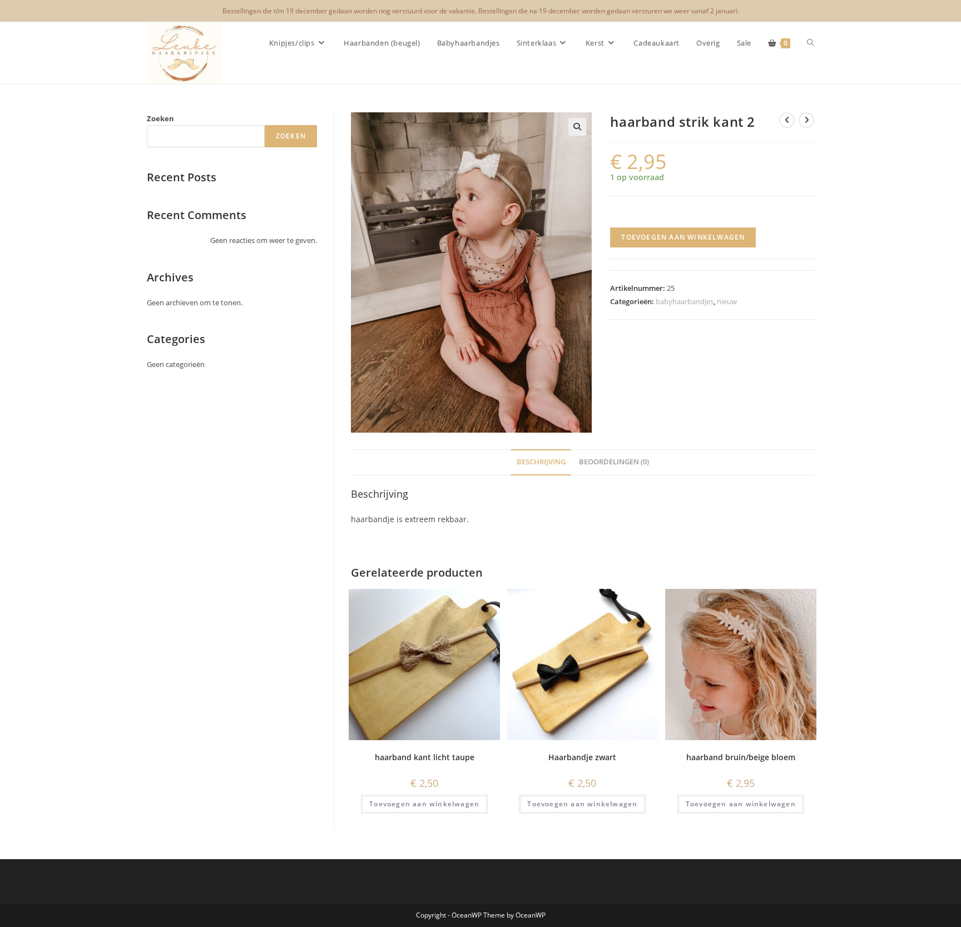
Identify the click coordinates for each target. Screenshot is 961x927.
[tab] (541, 462)
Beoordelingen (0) (614, 462)
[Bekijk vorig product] (787, 120)
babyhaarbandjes (685, 301)
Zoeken (160, 118)
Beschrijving (541, 462)
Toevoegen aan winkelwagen (683, 237)
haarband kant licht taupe (424, 757)
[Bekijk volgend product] (806, 120)
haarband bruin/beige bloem (740, 757)
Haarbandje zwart (582, 757)
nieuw (727, 301)
